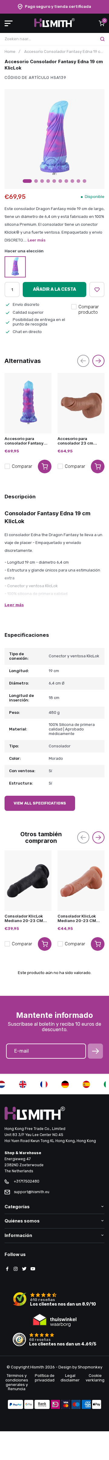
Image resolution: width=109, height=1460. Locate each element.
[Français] (43, 1084)
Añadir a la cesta (54, 289)
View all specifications (40, 803)
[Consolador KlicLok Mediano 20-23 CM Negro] (28, 880)
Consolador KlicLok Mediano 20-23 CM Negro (24, 918)
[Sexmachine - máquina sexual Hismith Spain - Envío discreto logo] (54, 26)
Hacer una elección (24, 251)
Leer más (36, 240)
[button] (27, 181)
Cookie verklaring (95, 1377)
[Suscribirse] (95, 1051)
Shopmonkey (90, 1367)
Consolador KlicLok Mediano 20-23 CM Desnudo (77, 918)
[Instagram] (15, 1269)
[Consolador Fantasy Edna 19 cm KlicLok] (15, 266)
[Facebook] (7, 1269)
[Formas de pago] (15, 1405)
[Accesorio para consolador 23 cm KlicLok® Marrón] (81, 403)
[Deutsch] (65, 1084)
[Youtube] (32, 1269)
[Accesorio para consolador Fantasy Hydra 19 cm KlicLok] (28, 403)
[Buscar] (102, 39)
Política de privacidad (44, 1377)
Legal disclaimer (70, 1377)
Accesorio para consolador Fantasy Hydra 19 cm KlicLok (25, 440)
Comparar (22, 466)
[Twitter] (24, 1269)
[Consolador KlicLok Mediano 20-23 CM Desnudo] (81, 880)
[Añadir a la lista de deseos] (96, 289)
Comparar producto (88, 309)
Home (10, 51)
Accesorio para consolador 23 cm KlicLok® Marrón (75, 440)
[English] (22, 1084)
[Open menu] (8, 23)
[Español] (86, 1084)
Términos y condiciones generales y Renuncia (16, 1382)
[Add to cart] (44, 466)
